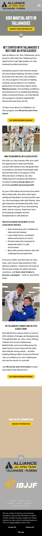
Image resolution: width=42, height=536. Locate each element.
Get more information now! (21, 120)
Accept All (12, 527)
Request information (21, 424)
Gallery (19, 503)
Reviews (13, 501)
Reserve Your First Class (21, 505)
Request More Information (21, 29)
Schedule (10, 503)
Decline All (30, 527)
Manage (21, 532)
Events (21, 501)
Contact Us (28, 503)
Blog (28, 501)
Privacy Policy (15, 522)
